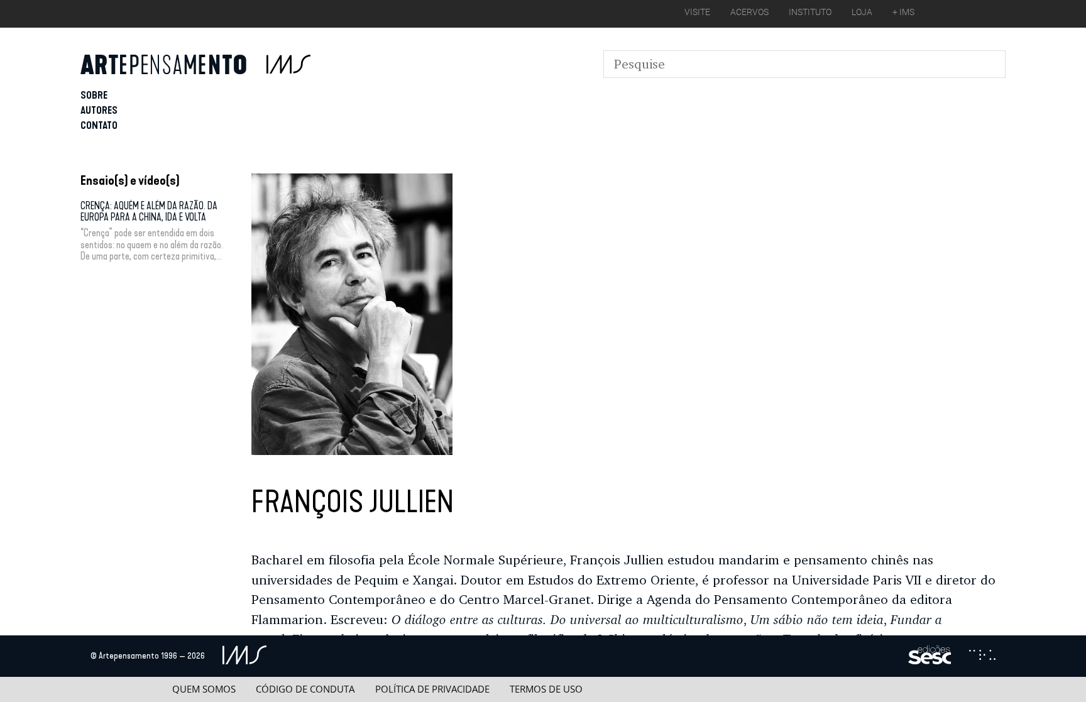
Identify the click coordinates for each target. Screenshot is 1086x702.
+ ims (903, 12)
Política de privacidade (432, 689)
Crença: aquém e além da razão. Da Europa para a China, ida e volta (148, 211)
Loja (862, 12)
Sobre (93, 95)
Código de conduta (305, 689)
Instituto (810, 12)
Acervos (749, 12)
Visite (697, 12)
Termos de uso (546, 689)
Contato (99, 125)
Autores (99, 110)
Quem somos (204, 689)
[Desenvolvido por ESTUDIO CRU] (982, 656)
